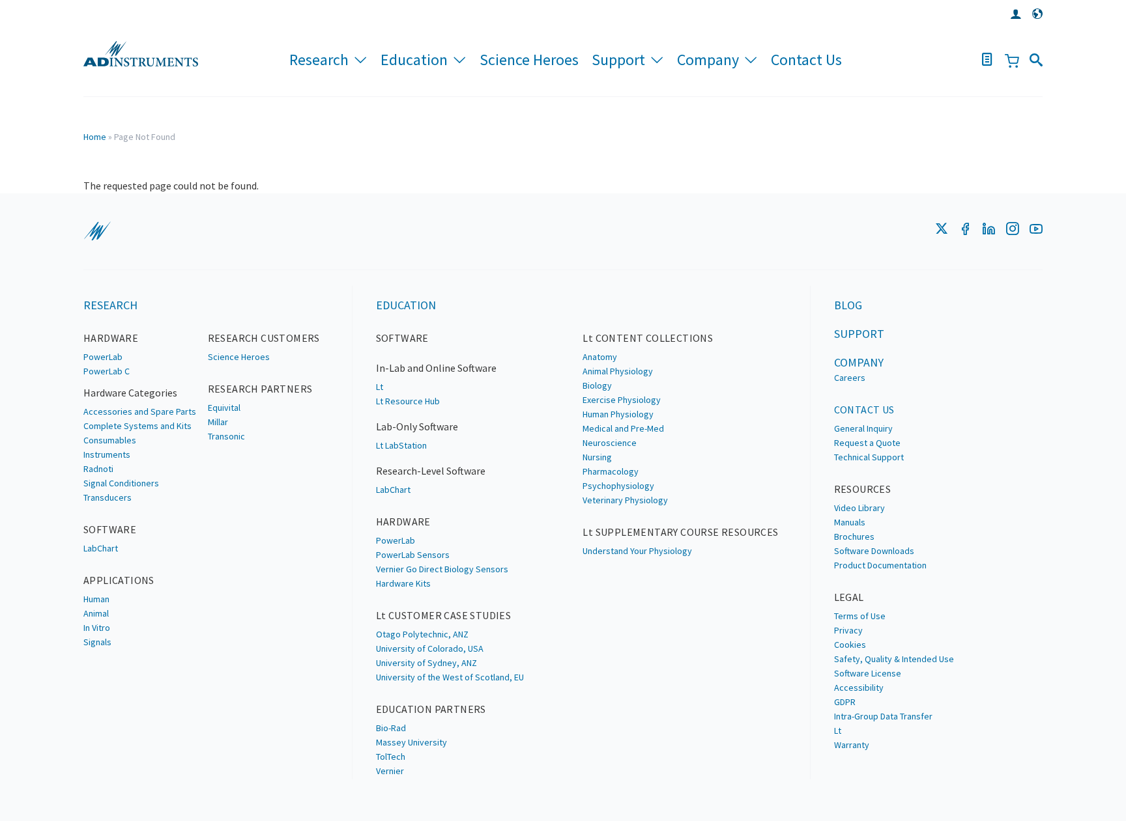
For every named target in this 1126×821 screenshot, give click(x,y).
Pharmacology (611, 471)
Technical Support (869, 457)
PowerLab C (106, 371)
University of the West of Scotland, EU (450, 677)
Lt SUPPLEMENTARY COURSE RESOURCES (680, 531)
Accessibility (859, 687)
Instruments (106, 454)
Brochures (854, 536)
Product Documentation (880, 565)
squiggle (97, 231)
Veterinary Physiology (625, 500)
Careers (849, 377)
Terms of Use (860, 616)
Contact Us (806, 59)
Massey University (411, 742)
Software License (867, 673)
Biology (597, 385)
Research (319, 59)
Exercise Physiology (622, 400)
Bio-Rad (391, 728)
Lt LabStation (401, 445)
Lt (379, 387)
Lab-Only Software (417, 426)
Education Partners (431, 709)
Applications (118, 580)
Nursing (597, 457)
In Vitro (96, 627)
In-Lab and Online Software (436, 367)
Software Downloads (874, 551)
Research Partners (260, 388)
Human (96, 599)
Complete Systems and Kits (137, 426)
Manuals (849, 522)
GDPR (845, 702)
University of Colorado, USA (430, 648)
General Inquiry (863, 428)
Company (708, 59)
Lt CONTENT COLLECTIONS (648, 337)
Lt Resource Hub (408, 401)
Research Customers (264, 337)
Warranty (851, 745)
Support (618, 59)
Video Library (859, 508)
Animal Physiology (618, 371)
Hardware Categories (130, 392)
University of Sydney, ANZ (426, 663)
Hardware (110, 337)
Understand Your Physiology (637, 551)
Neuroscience (610, 443)
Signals (97, 642)
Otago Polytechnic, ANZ (422, 634)
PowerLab (103, 357)
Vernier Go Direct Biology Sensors (442, 569)
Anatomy (600, 357)
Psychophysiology (618, 486)
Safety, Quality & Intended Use (894, 659)
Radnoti (98, 469)
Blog (848, 305)
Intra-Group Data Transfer (883, 716)
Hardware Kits (403, 583)
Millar (218, 422)
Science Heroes (529, 59)
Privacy (848, 630)
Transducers (107, 497)
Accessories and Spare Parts (139, 411)
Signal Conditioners (121, 483)
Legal (849, 597)
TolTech (390, 756)
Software (109, 529)
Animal (96, 613)
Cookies (850, 644)
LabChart (100, 548)
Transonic (226, 436)
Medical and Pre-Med (623, 428)
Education (414, 59)
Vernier (390, 771)
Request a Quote (867, 443)
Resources (862, 488)
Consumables (109, 440)
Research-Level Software (430, 470)
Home (94, 137)
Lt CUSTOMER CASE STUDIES (444, 615)
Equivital (224, 407)
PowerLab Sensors (413, 555)
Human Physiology (618, 414)
